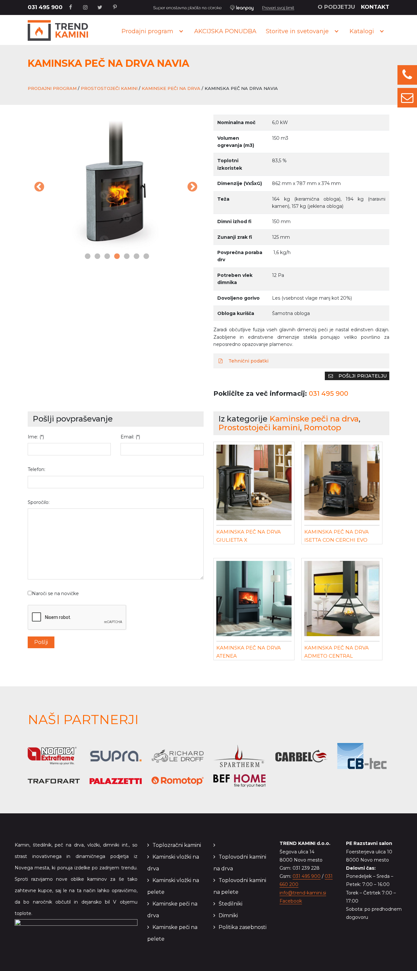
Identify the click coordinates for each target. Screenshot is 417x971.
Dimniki (228, 915)
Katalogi (362, 31)
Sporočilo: (39, 502)
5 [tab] (125, 256)
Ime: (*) (36, 437)
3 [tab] (106, 256)
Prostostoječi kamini (109, 88)
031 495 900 (45, 7)
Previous (39, 187)
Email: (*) (130, 437)
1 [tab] (86, 256)
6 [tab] (135, 256)
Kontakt (375, 7)
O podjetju (336, 7)
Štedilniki (230, 904)
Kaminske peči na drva (171, 88)
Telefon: (36, 469)
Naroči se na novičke (55, 593)
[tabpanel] (116, 183)
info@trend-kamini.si (303, 893)
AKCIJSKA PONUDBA (225, 31)
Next (192, 187)
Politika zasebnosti (242, 927)
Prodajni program (147, 31)
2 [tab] (96, 256)
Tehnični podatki (247, 361)
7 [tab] (145, 256)
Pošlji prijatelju (362, 376)
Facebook (291, 901)
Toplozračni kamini (176, 845)
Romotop (322, 427)
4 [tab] (115, 256)
